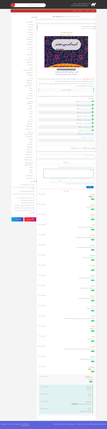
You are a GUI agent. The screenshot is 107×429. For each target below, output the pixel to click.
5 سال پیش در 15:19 (42, 325)
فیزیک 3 (30, 139)
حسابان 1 (30, 106)
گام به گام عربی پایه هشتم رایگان (89, 155)
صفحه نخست (77, 16)
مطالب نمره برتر (29, 21)
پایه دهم (31, 78)
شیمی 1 (30, 93)
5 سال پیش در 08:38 (42, 346)
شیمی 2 (30, 118)
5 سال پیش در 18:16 (42, 204)
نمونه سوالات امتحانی (27, 70)
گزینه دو (30, 170)
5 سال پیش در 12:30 (42, 315)
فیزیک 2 (30, 116)
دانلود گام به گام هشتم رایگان (43, 154)
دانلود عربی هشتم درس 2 (87, 105)
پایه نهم (31, 68)
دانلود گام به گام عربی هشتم (63, 154)
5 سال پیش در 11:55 (42, 335)
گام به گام (66, 16)
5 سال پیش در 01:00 (42, 214)
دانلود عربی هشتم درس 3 (87, 109)
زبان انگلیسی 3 (29, 152)
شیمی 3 (30, 141)
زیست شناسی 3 (28, 154)
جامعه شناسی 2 (28, 126)
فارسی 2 (30, 113)
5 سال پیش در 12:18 (42, 224)
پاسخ (93, 199)
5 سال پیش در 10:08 (42, 264)
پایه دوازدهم (30, 132)
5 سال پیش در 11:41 (42, 234)
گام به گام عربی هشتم (72, 154)
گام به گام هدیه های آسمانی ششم (27, 203)
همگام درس (32, 213)
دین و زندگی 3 (29, 149)
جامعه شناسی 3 (28, 136)
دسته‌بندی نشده (29, 178)
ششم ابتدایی (30, 37)
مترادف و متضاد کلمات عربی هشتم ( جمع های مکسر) (24, 208)
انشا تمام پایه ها (29, 175)
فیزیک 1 (30, 90)
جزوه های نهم (29, 72)
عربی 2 (30, 111)
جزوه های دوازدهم (28, 134)
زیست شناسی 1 (28, 98)
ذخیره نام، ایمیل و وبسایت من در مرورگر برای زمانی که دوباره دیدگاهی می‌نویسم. (78, 183)
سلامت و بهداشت (28, 157)
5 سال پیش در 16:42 (42, 356)
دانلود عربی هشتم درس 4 (87, 112)
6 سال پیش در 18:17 (43, 376)
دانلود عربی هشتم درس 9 (87, 131)
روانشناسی (30, 108)
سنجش (30, 167)
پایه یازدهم (30, 101)
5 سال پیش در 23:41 (42, 285)
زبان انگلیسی (29, 82)
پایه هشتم (71, 16)
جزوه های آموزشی (28, 85)
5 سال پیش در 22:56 (42, 305)
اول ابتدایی (30, 24)
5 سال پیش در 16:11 (42, 295)
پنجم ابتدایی (30, 34)
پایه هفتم (31, 47)
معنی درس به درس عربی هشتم (87, 137)
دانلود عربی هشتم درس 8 (87, 127)
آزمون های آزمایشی (28, 162)
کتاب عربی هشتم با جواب (88, 26)
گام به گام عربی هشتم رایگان (53, 154)
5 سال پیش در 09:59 (45, 408)
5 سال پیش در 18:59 (42, 244)
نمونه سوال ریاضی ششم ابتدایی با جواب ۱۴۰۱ (25, 198)
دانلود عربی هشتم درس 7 (87, 123)
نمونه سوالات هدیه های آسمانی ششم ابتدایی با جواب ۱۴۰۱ (23, 194)
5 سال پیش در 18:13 (45, 393)
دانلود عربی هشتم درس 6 (87, 120)
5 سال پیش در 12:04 (42, 194)
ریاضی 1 (30, 88)
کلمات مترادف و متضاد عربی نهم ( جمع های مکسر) (24, 210)
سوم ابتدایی (30, 29)
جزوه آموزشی (29, 39)
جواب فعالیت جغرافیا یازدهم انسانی (27, 200)
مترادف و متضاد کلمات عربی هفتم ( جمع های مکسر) (24, 205)
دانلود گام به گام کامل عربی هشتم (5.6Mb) (85, 134)
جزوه (31, 52)
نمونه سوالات (29, 44)
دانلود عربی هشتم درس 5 (86, 116)
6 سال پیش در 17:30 (42, 366)
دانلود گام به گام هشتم (66, 89)
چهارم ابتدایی (30, 32)
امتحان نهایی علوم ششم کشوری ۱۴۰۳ (27, 191)
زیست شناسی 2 (28, 129)
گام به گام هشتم (88, 154)
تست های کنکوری (28, 164)
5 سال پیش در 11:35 (42, 275)
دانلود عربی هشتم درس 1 (87, 102)
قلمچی (30, 172)
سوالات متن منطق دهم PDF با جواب (27, 185)
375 (74, 148)
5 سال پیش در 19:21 (42, 254)
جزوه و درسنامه (28, 59)
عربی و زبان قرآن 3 (28, 159)
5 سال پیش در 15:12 (45, 386)
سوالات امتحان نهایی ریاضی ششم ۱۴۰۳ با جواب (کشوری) (23, 188)
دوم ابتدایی (30, 27)
